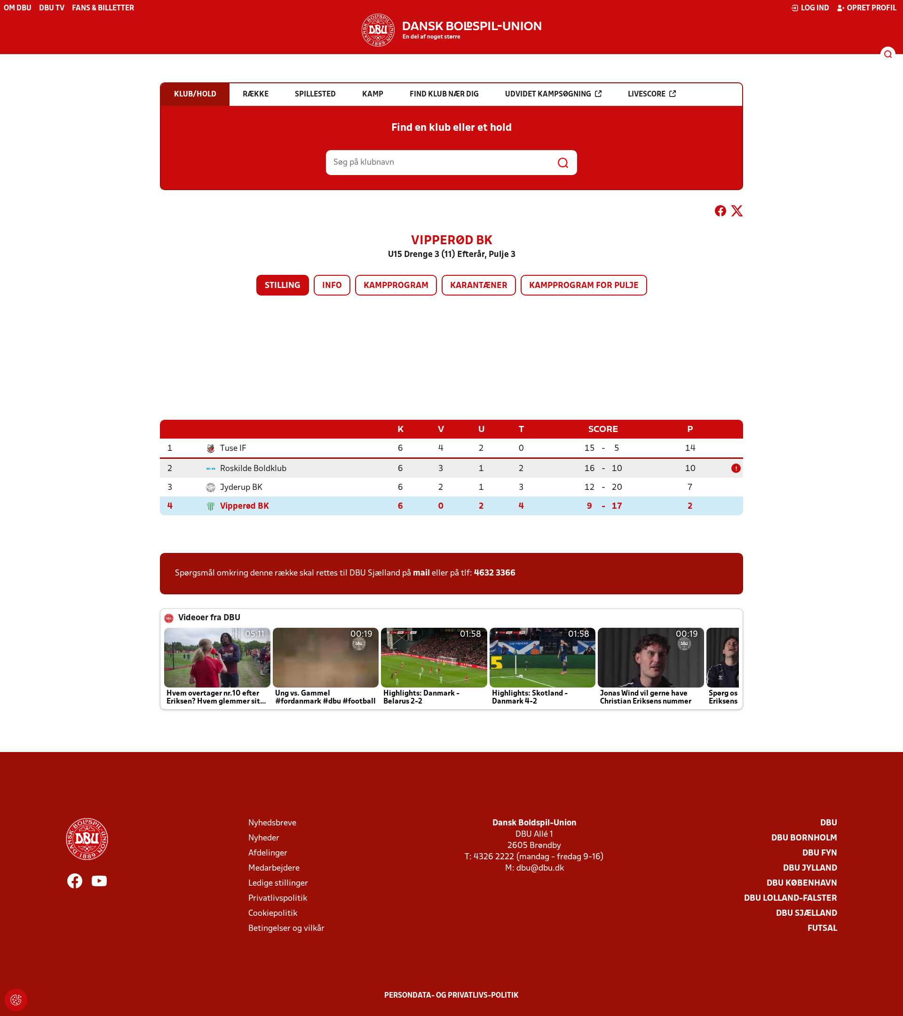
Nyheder (263, 838)
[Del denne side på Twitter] (737, 212)
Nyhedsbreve (272, 823)
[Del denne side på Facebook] (720, 212)
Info (332, 286)
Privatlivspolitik (277, 899)
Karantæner (478, 286)
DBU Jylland (810, 868)
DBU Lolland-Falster (790, 899)
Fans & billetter (103, 8)
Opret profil (871, 8)
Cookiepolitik (272, 914)
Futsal (822, 929)
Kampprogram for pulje (584, 286)
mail (421, 573)
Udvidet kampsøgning (548, 94)
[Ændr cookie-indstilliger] (16, 1000)
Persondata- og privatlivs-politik (451, 995)
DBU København (802, 884)
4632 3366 (494, 573)
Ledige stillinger (278, 884)
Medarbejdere (274, 868)
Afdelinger (267, 853)
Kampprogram (396, 286)
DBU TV (51, 8)
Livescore (646, 94)
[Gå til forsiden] (451, 30)
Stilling (283, 286)
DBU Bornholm (804, 838)
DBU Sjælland (806, 914)
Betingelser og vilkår (286, 929)
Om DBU (18, 8)
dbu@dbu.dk (540, 868)
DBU (828, 823)
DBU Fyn (819, 853)
